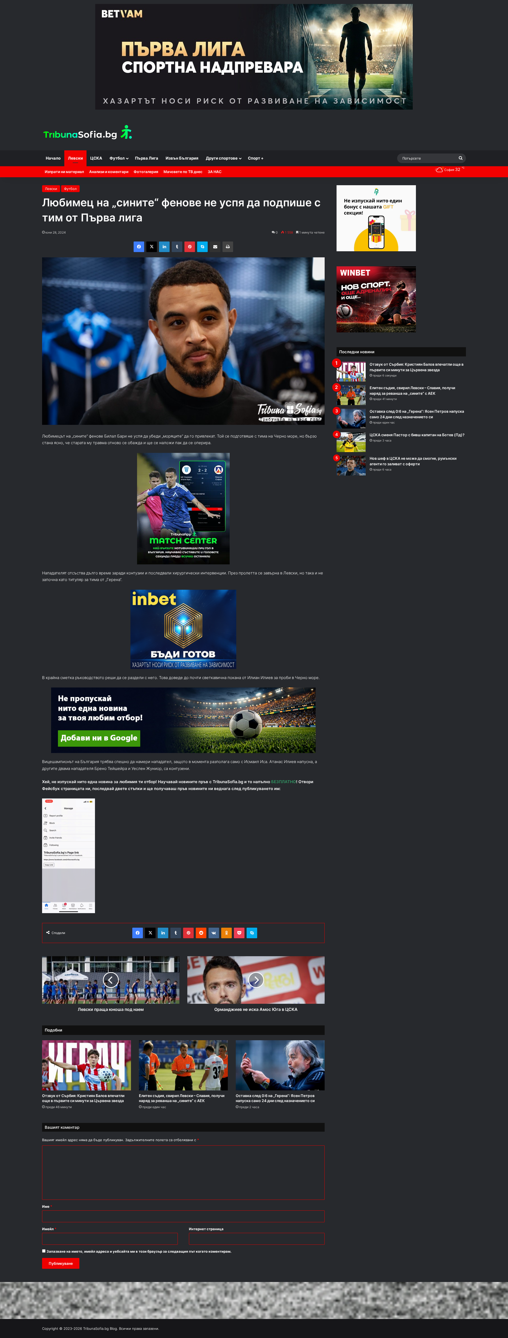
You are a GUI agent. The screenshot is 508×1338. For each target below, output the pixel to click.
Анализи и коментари (108, 171)
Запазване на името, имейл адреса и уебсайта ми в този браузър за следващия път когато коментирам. (139, 1251)
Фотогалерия (146, 171)
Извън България (182, 158)
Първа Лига (146, 158)
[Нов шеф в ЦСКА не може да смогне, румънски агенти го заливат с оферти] (351, 466)
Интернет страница (206, 1229)
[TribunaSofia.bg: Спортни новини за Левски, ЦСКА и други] (88, 132)
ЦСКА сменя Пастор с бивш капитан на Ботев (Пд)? (417, 435)
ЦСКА (96, 158)
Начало (53, 158)
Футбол (117, 158)
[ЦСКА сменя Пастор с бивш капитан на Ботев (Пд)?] (351, 442)
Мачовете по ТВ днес (183, 171)
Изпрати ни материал (64, 171)
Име (47, 1206)
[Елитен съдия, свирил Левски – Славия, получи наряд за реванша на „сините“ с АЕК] (183, 1065)
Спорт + (256, 158)
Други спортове (222, 158)
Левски (75, 158)
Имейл (49, 1229)
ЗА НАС (214, 171)
